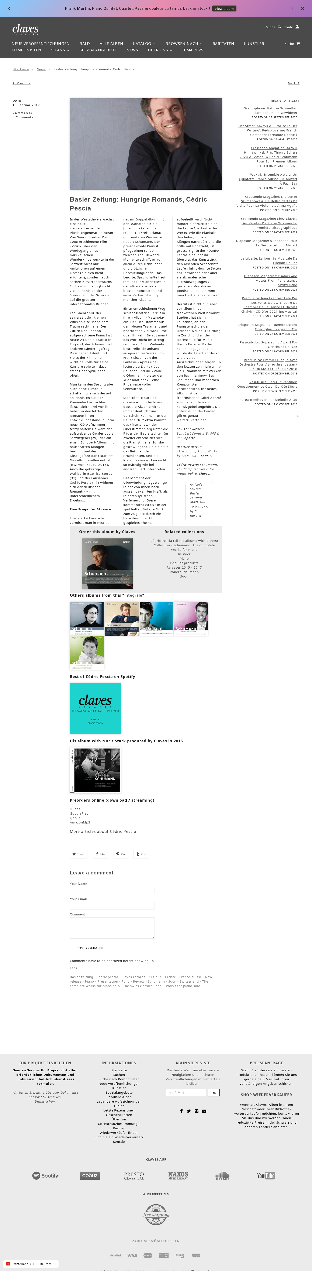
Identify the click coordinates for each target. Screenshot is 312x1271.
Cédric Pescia (80, 482)
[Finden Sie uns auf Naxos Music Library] (178, 1174)
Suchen (119, 1074)
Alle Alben (111, 43)
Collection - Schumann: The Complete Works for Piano (184, 547)
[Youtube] (204, 1111)
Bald (85, 43)
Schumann (185, 380)
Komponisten (26, 49)
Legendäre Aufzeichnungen (119, 1101)
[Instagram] (196, 1111)
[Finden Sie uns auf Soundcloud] (222, 1174)
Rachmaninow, (196, 375)
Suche (271, 27)
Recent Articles (285, 100)
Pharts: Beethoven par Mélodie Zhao (268, 399)
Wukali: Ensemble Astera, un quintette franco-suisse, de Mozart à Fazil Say (268, 178)
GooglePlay (79, 813)
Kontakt (119, 1141)
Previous (23, 83)
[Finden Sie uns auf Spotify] (45, 1174)
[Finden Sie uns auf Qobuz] (89, 1174)
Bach (213, 375)
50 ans (58, 49)
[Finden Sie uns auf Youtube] (266, 1174)
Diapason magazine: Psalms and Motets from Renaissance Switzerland (270, 280)
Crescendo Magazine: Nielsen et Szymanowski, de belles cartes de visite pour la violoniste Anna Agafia (266, 201)
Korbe (289, 43)
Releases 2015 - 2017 (184, 567)
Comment (77, 914)
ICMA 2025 (193, 49)
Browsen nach (183, 43)
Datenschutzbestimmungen (119, 1123)
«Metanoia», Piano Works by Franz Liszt (197, 453)
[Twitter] (189, 1111)
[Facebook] (181, 1111)
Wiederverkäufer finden (119, 1132)
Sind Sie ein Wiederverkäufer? (119, 1137)
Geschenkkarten (119, 1115)
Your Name (78, 883)
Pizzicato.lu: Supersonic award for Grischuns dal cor (269, 344)
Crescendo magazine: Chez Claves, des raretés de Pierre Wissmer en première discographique (269, 223)
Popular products (184, 563)
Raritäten (223, 43)
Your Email (78, 899)
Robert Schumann (137, 241)
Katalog (142, 43)
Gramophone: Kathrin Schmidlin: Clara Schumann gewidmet (270, 110)
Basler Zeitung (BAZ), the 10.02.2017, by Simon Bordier (199, 504)
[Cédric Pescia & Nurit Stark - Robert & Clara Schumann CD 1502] (95, 770)
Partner (119, 1128)
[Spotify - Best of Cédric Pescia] (95, 708)
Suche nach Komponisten (119, 1079)
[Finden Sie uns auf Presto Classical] (134, 1174)
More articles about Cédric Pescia (103, 831)
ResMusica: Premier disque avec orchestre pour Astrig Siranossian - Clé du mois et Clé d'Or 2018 (268, 364)
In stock (184, 554)
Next (292, 83)
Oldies (119, 1106)
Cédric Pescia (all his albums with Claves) (184, 540)
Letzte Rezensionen (119, 1110)
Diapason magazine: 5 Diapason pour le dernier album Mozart (267, 243)
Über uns (158, 49)
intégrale (133, 595)
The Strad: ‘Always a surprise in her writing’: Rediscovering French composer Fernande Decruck (267, 130)
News (132, 49)
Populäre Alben (119, 1097)
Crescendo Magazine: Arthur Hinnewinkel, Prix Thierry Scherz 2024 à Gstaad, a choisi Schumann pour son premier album (268, 154)
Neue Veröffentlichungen (41, 43)
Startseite (21, 69)
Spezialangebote (98, 49)
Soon (184, 576)
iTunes (75, 809)
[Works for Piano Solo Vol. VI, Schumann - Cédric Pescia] (107, 563)
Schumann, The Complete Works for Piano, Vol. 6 (197, 469)
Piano (184, 558)
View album (224, 8)
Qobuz (75, 818)
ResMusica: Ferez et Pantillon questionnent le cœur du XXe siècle (267, 384)
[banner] (26, 29)
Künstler (254, 43)
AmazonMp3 (80, 822)
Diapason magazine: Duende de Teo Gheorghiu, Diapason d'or (267, 326)
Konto (289, 27)
